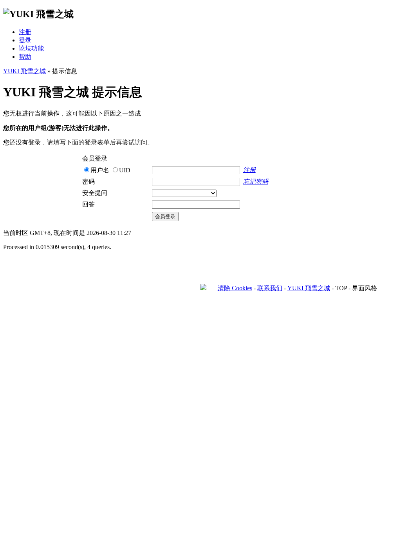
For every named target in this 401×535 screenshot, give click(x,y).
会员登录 (165, 216)
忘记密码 (255, 181)
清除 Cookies (235, 288)
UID (124, 170)
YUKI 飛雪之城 (24, 71)
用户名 (99, 170)
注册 (25, 32)
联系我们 (269, 288)
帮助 (25, 56)
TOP (341, 288)
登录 (25, 40)
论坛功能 (31, 48)
